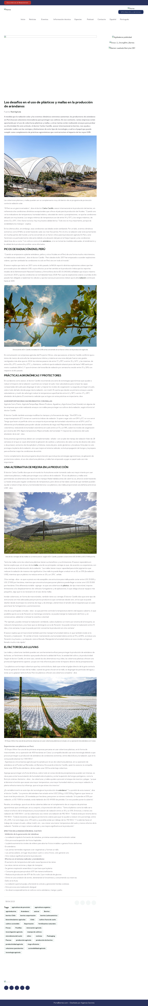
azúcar (36, 911)
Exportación (29, 924)
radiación (82, 278)
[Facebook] (130, 3)
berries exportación (28, 915)
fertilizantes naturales (47, 924)
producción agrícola (23, 940)
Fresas (8, 928)
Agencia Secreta (87, 1003)
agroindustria (11, 911)
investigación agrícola (14, 932)
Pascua (8, 940)
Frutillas (18, 928)
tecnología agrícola (13, 952)
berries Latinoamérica (48, 915)
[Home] (7, 9)
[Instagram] (132, 3)
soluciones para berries (14, 948)
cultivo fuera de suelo (47, 920)
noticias (39, 936)
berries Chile (10, 915)
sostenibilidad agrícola (36, 948)
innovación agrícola (34, 928)
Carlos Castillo (48, 208)
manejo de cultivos (34, 932)
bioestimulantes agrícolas (15, 920)
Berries (47, 911)
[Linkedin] (135, 3)
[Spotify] (139, 3)
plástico (66, 585)
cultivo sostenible (12, 924)
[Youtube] (137, 3)
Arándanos (25, 911)
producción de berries (44, 940)
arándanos (47, 241)
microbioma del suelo (14, 936)
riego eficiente (33, 944)
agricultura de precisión (21, 907)
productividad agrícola (14, 944)
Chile (32, 920)
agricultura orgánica (42, 907)
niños (29, 936)
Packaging (51, 936)
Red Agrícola (16, 112)
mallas (35, 565)
